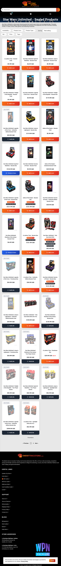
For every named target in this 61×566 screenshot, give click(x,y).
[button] (6, 30)
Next (36, 443)
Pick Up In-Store (12, 173)
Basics (3, 526)
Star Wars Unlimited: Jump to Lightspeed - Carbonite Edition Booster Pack (10, 316)
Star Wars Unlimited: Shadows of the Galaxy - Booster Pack (11, 237)
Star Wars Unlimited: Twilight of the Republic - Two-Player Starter (10, 387)
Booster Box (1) (11, 201)
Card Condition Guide (7, 487)
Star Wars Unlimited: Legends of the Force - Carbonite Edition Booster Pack (10, 130)
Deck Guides (5, 524)
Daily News (4, 529)
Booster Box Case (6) (11, 204)
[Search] (58, 10)
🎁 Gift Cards (5, 479)
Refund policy (5, 504)
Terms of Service (6, 501)
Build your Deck (5, 484)
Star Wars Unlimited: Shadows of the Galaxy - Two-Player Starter (30, 352)
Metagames (5, 521)
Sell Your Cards (5, 481)
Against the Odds (50, 241)
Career (3, 489)
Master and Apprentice (50, 243)
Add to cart (12, 68)
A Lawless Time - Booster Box (30, 235)
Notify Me (11, 139)
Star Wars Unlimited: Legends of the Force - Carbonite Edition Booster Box (10, 423)
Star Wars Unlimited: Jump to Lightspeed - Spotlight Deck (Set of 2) (50, 387)
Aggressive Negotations (50, 239)
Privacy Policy (5, 509)
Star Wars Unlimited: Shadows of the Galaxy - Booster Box (50, 316)
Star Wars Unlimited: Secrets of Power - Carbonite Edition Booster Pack (50, 199)
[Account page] (31, 14)
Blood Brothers (50, 245)
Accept (52, 560)
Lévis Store (4, 476)
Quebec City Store (6, 473)
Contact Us (4, 512)
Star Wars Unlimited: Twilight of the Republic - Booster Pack (10, 94)
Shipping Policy (5, 506)
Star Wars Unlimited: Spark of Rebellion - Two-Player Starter (30, 387)
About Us (4, 498)
